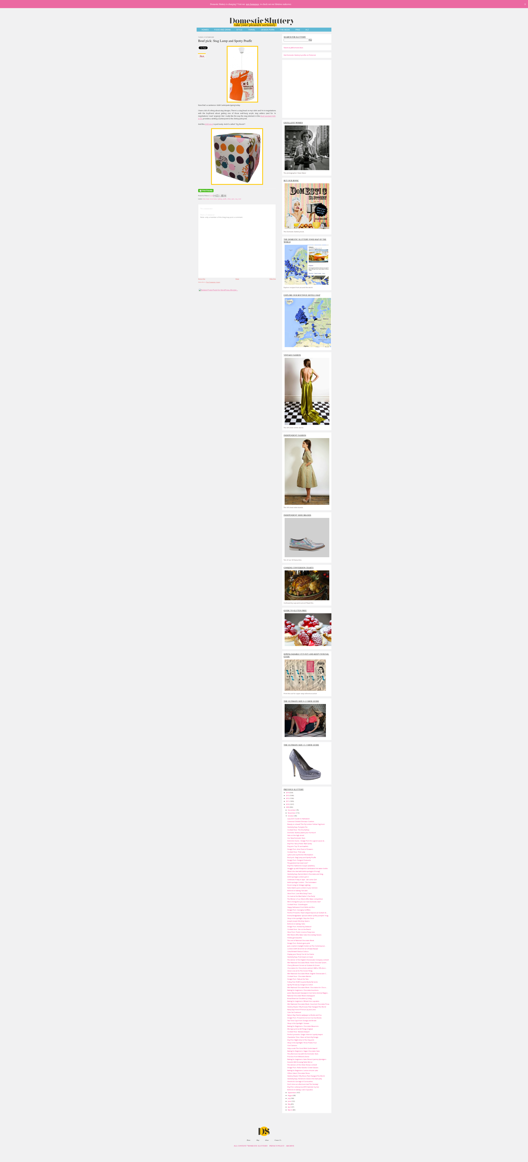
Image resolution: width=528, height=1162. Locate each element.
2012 (288, 798)
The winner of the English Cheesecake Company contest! (308, 960)
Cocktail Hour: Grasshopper (297, 904)
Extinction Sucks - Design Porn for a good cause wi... (306, 841)
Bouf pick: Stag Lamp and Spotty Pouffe (225, 40)
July (289, 1098)
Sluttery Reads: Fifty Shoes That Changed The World (306, 1076)
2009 (288, 807)
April (290, 1107)
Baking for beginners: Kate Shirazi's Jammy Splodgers (306, 1059)
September (292, 1093)
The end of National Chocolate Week (300, 940)
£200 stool (209, 124)
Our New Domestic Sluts (296, 838)
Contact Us (278, 1140)
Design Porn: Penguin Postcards (299, 860)
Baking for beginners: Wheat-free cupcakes (303, 1001)
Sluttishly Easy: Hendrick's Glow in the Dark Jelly (304, 1079)
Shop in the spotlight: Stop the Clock (300, 918)
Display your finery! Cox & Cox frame (300, 954)
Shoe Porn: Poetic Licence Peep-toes (301, 932)
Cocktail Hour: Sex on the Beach (299, 929)
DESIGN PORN (267, 30)
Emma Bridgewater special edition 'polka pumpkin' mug (307, 916)
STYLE (239, 30)
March (290, 1110)
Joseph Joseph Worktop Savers (298, 921)
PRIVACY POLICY (276, 1146)
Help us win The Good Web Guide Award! (302, 1048)
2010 (288, 804)
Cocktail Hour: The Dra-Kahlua (298, 830)
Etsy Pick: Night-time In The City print (300, 1040)
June (290, 1101)
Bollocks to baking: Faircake (297, 891)
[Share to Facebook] (222, 195)
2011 (288, 801)
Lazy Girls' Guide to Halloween (298, 819)
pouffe (224, 199)
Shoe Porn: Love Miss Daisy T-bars (299, 893)
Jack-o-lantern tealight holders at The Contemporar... (306, 946)
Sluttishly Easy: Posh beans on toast (300, 957)
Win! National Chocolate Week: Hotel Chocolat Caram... (307, 963)
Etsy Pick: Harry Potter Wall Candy (299, 844)
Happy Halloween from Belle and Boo (301, 907)
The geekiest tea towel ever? (297, 863)
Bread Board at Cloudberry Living (299, 998)
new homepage (252, 4)
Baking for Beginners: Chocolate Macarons (302, 1026)
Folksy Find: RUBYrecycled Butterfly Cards (302, 982)
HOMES (205, 30)
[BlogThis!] (217, 195)
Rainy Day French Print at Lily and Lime (301, 1010)
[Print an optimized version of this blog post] (206, 192)
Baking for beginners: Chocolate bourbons (302, 990)
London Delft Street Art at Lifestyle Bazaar (302, 949)
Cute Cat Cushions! (294, 1012)
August (290, 1095)
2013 (288, 795)
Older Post (273, 279)
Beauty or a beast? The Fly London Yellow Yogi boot (306, 824)
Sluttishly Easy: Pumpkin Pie (297, 827)
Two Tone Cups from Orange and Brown (301, 1020)
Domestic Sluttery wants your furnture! (301, 833)
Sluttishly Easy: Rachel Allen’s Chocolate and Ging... (305, 874)
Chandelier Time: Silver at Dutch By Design (302, 1037)
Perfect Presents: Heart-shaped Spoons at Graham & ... (307, 913)
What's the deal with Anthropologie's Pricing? (303, 871)
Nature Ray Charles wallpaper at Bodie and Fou (304, 1015)
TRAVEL (251, 30)
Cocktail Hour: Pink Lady (296, 852)
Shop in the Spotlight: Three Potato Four (302, 1043)
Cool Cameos (292, 1045)
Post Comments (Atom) (213, 282)
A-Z (307, 30)
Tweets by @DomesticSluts (293, 48)
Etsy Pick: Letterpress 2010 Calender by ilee (303, 1087)
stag (236, 199)
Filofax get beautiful (294, 938)
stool (239, 199)
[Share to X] (219, 195)
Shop (257, 1140)
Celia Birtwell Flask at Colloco (298, 951)
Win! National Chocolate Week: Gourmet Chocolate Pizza (308, 1004)
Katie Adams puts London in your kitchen (302, 888)
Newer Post (201, 279)
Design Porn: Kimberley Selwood (299, 927)
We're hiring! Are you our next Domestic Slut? (304, 902)
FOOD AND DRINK (222, 30)
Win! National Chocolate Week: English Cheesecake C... (307, 974)
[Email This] (214, 195)
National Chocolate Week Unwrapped (301, 996)
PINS (297, 30)
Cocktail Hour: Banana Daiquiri (298, 1032)
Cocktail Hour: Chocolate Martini (299, 976)
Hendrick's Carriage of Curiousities (300, 1081)
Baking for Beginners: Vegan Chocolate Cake (303, 1051)
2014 (288, 793)
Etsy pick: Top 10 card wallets (297, 846)
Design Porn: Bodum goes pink (298, 943)
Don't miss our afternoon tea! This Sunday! (302, 1084)
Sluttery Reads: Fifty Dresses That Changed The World (306, 1007)
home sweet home (211, 199)
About (267, 1140)
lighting (220, 199)
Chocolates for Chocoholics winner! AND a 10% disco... (307, 968)
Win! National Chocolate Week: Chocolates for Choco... (307, 987)
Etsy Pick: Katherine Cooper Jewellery (301, 866)
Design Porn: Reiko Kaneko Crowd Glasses (302, 1067)
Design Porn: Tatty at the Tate (298, 979)
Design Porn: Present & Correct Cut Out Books (304, 1018)
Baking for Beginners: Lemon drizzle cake (302, 1070)
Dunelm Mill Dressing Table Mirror (300, 1062)
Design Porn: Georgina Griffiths (298, 910)
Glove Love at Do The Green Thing (299, 971)
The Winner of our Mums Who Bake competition (305, 899)
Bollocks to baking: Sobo (296, 924)
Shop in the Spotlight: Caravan (298, 1023)
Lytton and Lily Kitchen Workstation (300, 855)
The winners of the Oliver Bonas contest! (302, 1065)
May (289, 1104)
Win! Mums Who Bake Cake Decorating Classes (304, 935)
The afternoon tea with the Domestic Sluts (302, 1054)
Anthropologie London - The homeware (301, 882)
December (292, 810)
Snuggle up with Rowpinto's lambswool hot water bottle (307, 868)
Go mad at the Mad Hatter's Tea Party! (301, 896)
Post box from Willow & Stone (298, 1057)
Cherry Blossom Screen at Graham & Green (303, 965)
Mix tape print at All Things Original (300, 1029)
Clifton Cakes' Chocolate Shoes (298, 1073)
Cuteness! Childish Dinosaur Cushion (300, 821)
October (291, 816)
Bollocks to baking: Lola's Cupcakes (300, 1090)
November (292, 813)
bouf (204, 199)
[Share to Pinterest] (225, 195)
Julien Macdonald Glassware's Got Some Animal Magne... (308, 993)
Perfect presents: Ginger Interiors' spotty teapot (305, 1034)
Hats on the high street (295, 835)
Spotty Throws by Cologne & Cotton (300, 985)
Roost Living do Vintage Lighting (298, 885)
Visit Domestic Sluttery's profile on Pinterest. (300, 55)
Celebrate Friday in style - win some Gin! (302, 880)
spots (232, 199)
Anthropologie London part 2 (298, 877)
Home (237, 279)
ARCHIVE (290, 1146)
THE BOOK (285, 30)
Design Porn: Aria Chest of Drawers (300, 849)
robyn (229, 199)
